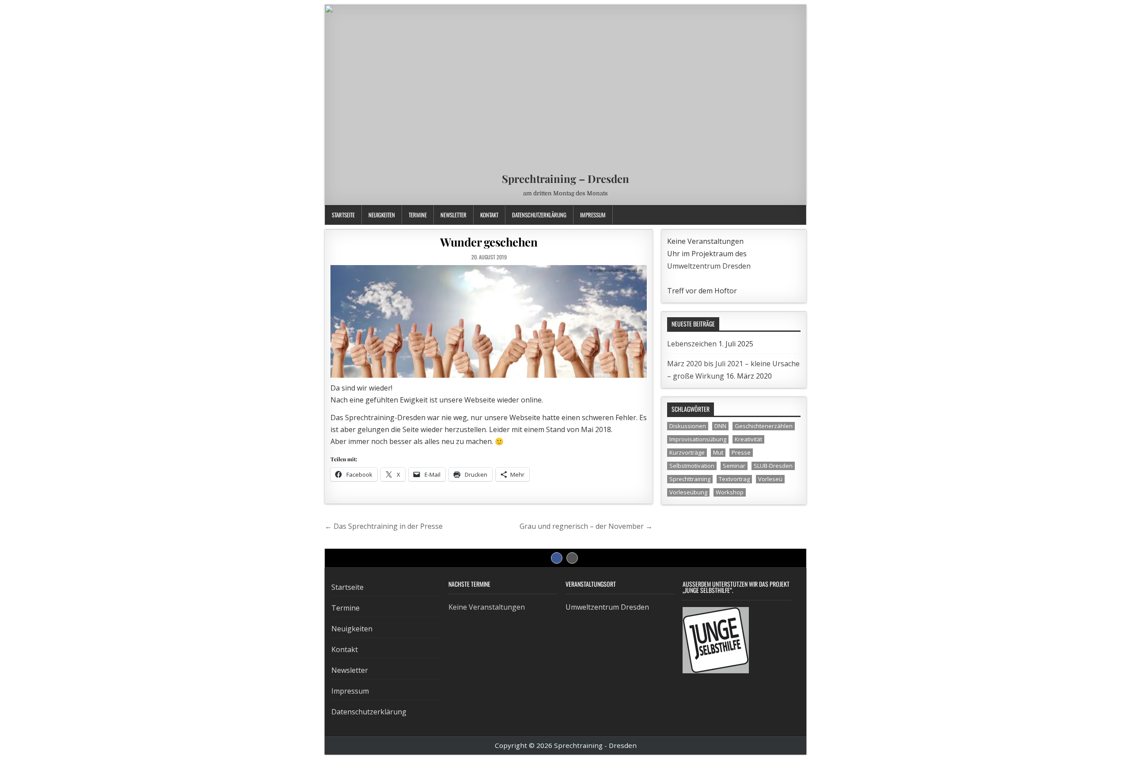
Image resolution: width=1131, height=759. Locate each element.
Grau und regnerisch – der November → (586, 526)
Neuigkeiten (381, 214)
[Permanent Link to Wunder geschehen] (488, 321)
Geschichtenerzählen (764, 426)
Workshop (730, 492)
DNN (720, 426)
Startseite (343, 214)
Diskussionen (687, 426)
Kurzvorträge (687, 452)
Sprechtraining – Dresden (565, 178)
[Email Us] (788, 215)
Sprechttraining (689, 479)
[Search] (799, 215)
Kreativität (748, 439)
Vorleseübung (688, 492)
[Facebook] (777, 215)
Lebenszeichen (692, 344)
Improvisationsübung (697, 439)
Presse (741, 452)
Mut (718, 452)
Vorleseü (770, 479)
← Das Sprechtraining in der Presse (384, 526)
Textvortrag (734, 479)
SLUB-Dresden (773, 466)
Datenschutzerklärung (539, 214)
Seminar (734, 466)
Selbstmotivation (691, 466)
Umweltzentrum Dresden (709, 266)
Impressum (593, 214)
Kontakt (489, 214)
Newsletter (453, 214)
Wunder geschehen (488, 242)
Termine (418, 214)
